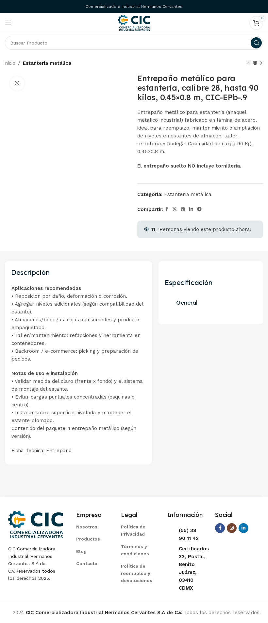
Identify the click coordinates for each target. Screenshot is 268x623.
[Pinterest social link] (183, 209)
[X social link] (174, 209)
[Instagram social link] (232, 528)
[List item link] (90, 526)
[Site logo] (134, 23)
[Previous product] (248, 63)
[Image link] (35, 524)
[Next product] (261, 63)
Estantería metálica (47, 63)
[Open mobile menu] (8, 22)
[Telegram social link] (199, 209)
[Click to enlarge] (17, 83)
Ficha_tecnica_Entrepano (41, 451)
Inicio (9, 63)
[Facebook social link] (166, 209)
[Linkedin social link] (191, 209)
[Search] (256, 42)
